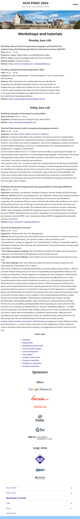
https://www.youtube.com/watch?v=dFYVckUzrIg (23, 321)
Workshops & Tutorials (16, 498)
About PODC (11, 488)
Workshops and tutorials (32, 346)
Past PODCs (11, 513)
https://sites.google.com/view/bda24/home (26, 99)
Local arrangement (30, 351)
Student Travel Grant (31, 357)
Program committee (30, 360)
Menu (75, 4)
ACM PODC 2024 (35, 3)
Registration (27, 343)
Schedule (26, 340)
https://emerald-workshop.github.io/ (24, 222)
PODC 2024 (11, 493)
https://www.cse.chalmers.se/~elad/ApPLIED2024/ (30, 64)
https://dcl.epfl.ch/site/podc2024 (22, 122)
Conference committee (31, 363)
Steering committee (30, 366)
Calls (8, 503)
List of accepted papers (31, 349)
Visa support (27, 354)
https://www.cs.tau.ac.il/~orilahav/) (34, 134)
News (8, 508)
